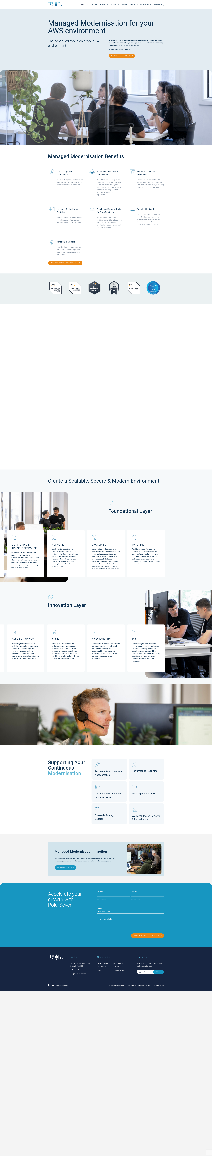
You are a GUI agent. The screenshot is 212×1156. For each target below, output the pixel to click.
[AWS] (62, 985)
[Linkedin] (49, 985)
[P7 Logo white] (55, 955)
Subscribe (158, 972)
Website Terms (133, 985)
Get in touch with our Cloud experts (146, 935)
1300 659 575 (75, 970)
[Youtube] (53, 985)
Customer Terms (158, 985)
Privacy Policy (145, 985)
